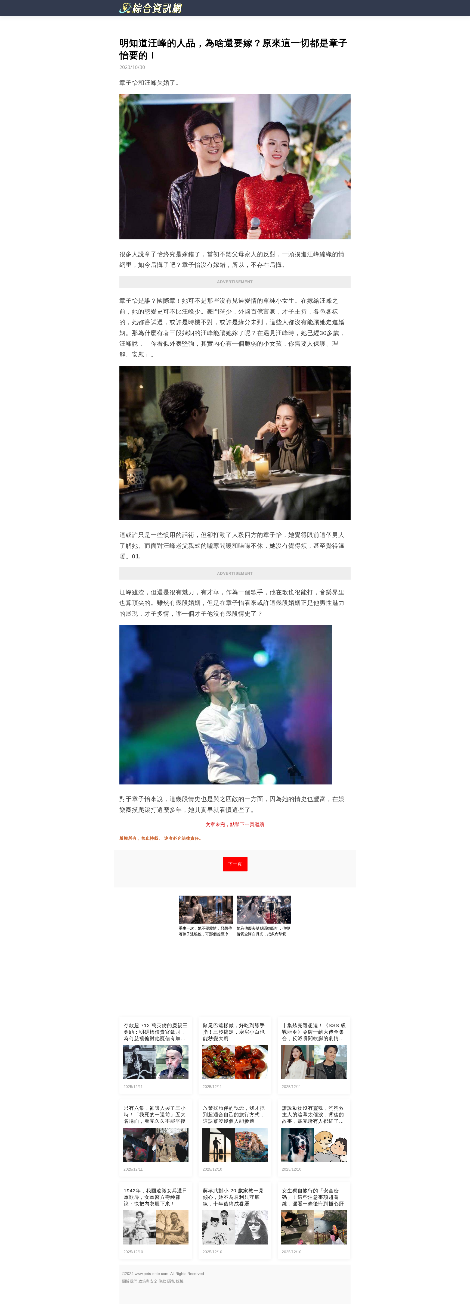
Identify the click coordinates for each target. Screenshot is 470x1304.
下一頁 (235, 864)
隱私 (171, 1281)
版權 (180, 1281)
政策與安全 (147, 1281)
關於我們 (129, 1281)
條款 (162, 1281)
